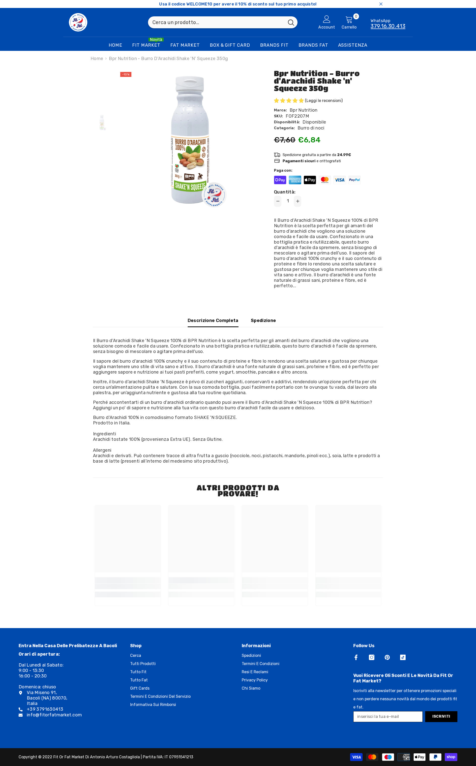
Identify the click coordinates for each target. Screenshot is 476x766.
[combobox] (216, 22)
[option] (188, 140)
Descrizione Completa (213, 320)
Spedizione (263, 320)
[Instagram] (372, 657)
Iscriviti (441, 716)
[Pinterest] (387, 657)
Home (96, 58)
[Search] (223, 22)
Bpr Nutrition (304, 110)
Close (381, 4)
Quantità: (285, 192)
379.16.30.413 (388, 26)
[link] (128, 586)
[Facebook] (356, 657)
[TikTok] (403, 657)
